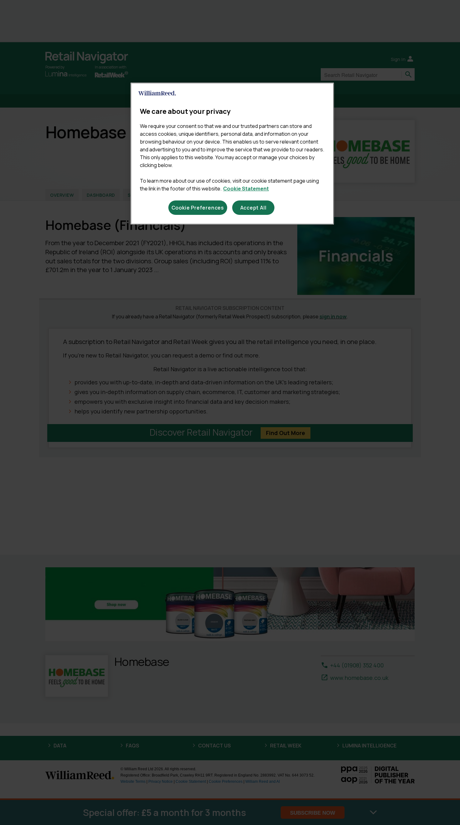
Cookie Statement (246, 188)
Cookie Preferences (197, 207)
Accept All (253, 207)
